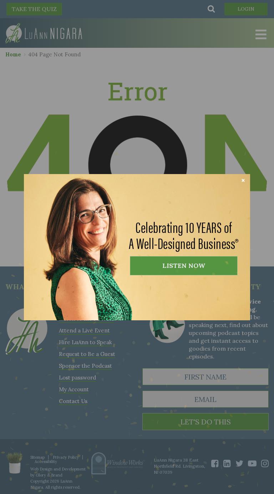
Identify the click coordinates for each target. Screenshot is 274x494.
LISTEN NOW (183, 265)
